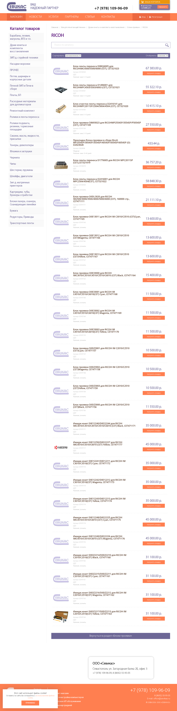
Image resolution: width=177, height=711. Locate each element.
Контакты (108, 17)
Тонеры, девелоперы (22, 145)
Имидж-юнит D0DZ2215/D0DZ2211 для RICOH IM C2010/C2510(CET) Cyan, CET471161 (99, 575)
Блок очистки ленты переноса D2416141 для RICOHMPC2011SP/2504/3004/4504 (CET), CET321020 (100, 105)
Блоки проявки (133, 27)
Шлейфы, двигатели (21, 176)
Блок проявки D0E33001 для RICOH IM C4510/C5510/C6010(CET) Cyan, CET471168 (95, 293)
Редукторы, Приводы (22, 217)
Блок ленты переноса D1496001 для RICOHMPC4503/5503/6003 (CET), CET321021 (96, 86)
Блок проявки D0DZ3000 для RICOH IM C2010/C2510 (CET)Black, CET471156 (101, 406)
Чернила (15, 157)
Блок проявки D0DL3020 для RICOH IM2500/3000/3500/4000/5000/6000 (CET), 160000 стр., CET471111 (101, 199)
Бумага (14, 211)
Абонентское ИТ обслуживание (66, 701)
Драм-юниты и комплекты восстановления (106, 27)
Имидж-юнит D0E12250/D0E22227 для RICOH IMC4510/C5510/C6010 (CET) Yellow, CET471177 (97, 443)
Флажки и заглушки (21, 151)
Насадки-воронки (20, 64)
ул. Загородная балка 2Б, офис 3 (128, 668)
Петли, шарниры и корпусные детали (20, 78)
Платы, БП (15, 95)
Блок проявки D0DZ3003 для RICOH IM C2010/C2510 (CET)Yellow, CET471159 (101, 387)
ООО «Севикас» (163, 702)
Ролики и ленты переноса (24, 117)
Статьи (90, 17)
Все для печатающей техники (73, 27)
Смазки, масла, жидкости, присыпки (24, 137)
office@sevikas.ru (161, 698)
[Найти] (167, 45)
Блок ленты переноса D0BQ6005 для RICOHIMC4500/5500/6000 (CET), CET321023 (96, 67)
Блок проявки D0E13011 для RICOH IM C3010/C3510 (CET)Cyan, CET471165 (107, 218)
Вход (143, 17)
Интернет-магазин (60, 693)
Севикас (54, 27)
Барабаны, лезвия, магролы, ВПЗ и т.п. (20, 37)
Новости (35, 17)
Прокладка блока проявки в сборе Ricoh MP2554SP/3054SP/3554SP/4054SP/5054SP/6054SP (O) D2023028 (101, 142)
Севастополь (100, 668)
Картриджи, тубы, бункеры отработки (21, 194)
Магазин (16, 17)
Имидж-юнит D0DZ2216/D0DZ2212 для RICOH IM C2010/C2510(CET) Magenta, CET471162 (99, 594)
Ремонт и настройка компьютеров (67, 697)
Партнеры (72, 17)
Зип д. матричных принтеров (20, 184)
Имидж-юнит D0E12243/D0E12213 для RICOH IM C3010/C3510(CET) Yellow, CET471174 (99, 500)
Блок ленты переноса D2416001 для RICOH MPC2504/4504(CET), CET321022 (96, 180)
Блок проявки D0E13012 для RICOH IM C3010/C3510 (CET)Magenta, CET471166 (101, 236)
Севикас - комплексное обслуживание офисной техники (16, 6)
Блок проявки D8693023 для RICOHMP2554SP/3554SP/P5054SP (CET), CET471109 (107, 123)
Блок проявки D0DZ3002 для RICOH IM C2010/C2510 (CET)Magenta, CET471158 (101, 368)
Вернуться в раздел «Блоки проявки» (110, 636)
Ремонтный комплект (22, 111)
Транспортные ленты (22, 223)
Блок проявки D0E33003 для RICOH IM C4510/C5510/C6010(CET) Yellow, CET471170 (96, 330)
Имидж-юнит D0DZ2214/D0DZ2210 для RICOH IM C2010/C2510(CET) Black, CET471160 (99, 556)
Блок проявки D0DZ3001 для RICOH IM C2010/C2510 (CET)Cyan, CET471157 (101, 349)
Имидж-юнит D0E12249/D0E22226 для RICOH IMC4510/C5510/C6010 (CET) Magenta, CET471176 (99, 537)
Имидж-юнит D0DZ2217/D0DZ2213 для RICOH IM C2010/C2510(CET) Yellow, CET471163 (99, 612)
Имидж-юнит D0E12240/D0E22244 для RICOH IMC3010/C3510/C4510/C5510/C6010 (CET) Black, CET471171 (104, 424)
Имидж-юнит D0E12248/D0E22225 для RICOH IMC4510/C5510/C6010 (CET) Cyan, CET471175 (97, 518)
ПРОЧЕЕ (14, 70)
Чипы (13, 164)
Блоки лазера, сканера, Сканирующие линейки (23, 203)
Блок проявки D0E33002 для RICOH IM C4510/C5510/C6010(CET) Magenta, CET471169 (97, 312)
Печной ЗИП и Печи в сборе (21, 87)
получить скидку (154, 73)
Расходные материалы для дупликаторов (23, 103)
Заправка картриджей (61, 705)
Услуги (53, 17)
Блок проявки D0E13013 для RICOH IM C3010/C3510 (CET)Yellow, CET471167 (101, 255)
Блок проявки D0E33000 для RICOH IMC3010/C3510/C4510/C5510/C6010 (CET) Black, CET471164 (104, 274)
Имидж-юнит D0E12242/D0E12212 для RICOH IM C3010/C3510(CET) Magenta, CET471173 (99, 481)
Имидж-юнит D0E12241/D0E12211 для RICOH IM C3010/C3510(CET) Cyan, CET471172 (99, 462)
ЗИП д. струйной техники (24, 58)
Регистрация (157, 17)
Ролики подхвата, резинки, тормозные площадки (21, 126)
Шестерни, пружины (21, 170)
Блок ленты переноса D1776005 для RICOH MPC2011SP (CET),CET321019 (103, 161)
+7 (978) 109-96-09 (111, 8)
